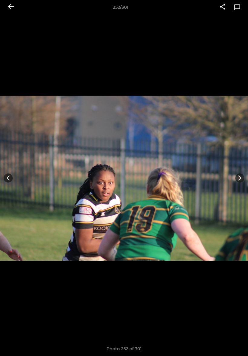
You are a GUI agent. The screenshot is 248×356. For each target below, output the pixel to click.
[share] (222, 7)
